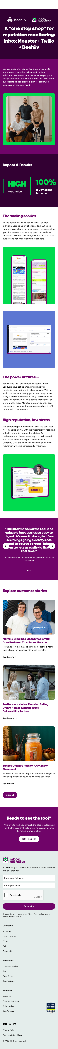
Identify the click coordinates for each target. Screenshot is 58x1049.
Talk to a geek (29, 838)
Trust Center (8, 976)
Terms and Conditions (12, 1035)
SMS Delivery (8, 1011)
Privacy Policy (33, 914)
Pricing (5, 941)
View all (10, 794)
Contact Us (7, 951)
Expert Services (9, 936)
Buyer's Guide (9, 981)
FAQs (5, 946)
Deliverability (8, 1006)
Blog (4, 971)
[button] (52, 546)
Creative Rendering (11, 1001)
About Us (7, 931)
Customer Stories (10, 966)
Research (7, 996)
